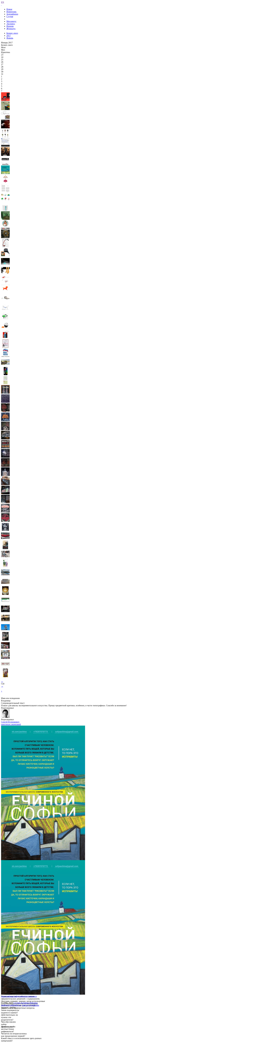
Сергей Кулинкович (10, 722)
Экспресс (10, 24)
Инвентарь (11, 11)
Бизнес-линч (12, 33)
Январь (9, 38)
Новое (9, 9)
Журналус (11, 28)
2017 (8, 35)
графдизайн (18, 996)
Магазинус (11, 21)
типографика (7, 996)
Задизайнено (12, 14)
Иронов (10, 26)
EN (2, 2)
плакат (34, 996)
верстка (27, 996)
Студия (9, 16)
